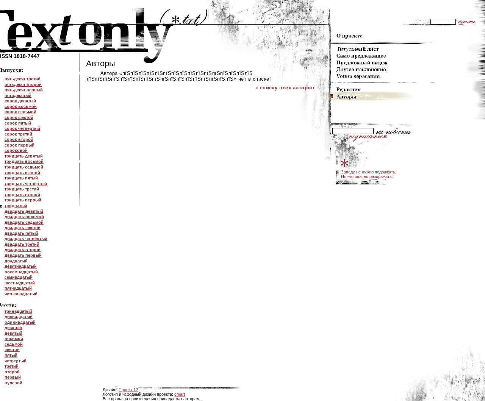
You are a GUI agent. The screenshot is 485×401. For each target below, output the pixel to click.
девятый (13, 333)
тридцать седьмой (24, 167)
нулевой (13, 383)
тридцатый (16, 205)
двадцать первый (23, 255)
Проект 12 (128, 389)
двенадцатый (19, 316)
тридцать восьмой (24, 161)
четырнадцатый (21, 294)
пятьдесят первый (24, 89)
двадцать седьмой (24, 222)
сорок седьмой (20, 111)
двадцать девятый (24, 211)
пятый (11, 355)
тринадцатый (18, 311)
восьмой (14, 338)
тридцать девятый (24, 156)
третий (12, 366)
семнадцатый (19, 277)
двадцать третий (22, 244)
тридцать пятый (21, 178)
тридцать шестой (22, 172)
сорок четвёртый (22, 128)
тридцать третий (22, 189)
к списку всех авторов (284, 87)
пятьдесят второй (23, 84)
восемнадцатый (21, 272)
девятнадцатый (21, 266)
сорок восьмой (21, 106)
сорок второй (19, 139)
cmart (179, 394)
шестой (12, 349)
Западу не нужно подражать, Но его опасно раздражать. (368, 174)
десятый (13, 327)
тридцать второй (22, 194)
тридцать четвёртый (26, 183)
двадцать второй (23, 249)
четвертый (16, 361)
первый (13, 377)
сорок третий (18, 134)
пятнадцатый (18, 288)
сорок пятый (18, 123)
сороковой (16, 150)
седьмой (14, 344)
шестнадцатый (20, 283)
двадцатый (16, 261)
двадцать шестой (23, 227)
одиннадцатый (20, 322)
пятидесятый (18, 95)
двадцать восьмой (24, 216)
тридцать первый (23, 200)
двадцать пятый (21, 233)
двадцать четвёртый (26, 238)
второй (12, 372)
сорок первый (19, 145)
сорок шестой (19, 117)
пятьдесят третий (23, 78)
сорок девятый (20, 100)
